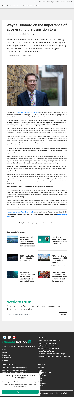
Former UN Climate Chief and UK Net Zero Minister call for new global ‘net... (27, 276)
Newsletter (42, 1)
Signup (63, 314)
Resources (16, 6)
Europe (53, 265)
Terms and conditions (41, 393)
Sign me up (20, 392)
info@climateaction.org (27, 346)
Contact (69, 1)
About (35, 1)
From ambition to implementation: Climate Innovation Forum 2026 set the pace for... (59, 276)
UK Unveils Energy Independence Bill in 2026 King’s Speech (59, 259)
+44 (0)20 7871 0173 (10, 346)
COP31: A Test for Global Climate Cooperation (27, 258)
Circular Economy (28, 223)
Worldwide (16, 223)
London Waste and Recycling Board (20, 212)
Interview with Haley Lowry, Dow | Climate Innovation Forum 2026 (59, 240)
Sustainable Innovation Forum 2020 (27, 112)
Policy (21, 223)
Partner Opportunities (53, 1)
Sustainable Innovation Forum (46, 223)
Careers (63, 1)
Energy (35, 223)
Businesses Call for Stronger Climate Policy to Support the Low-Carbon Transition (27, 241)
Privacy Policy (54, 393)
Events (9, 6)
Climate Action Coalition (31, 6)
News (4, 6)
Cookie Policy (63, 393)
